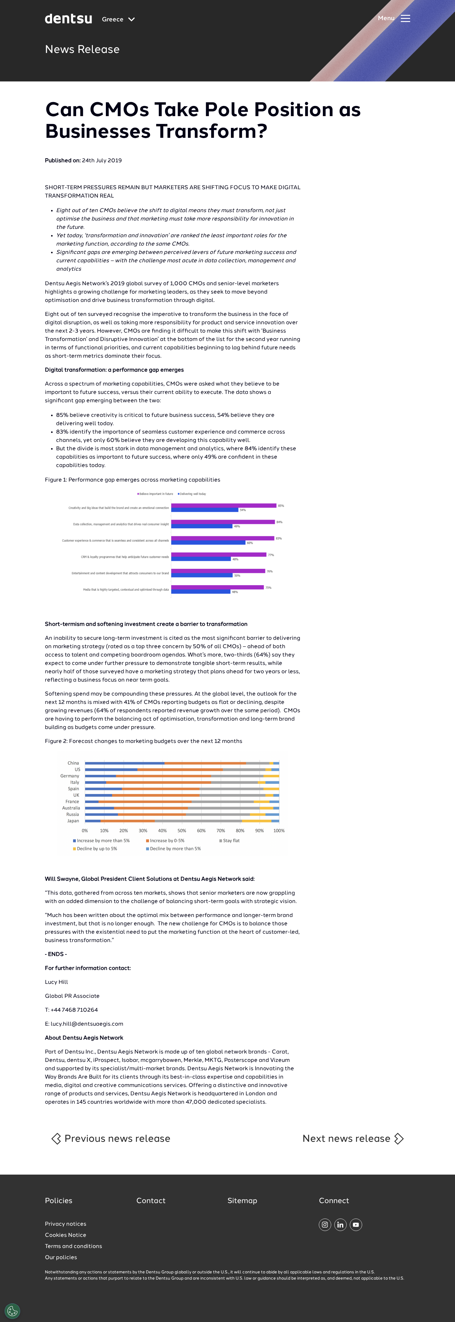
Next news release (347, 1139)
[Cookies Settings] (12, 1311)
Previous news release (116, 1139)
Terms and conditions (73, 1246)
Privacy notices (65, 1224)
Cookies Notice (65, 1235)
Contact (151, 1201)
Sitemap (242, 1201)
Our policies (61, 1257)
